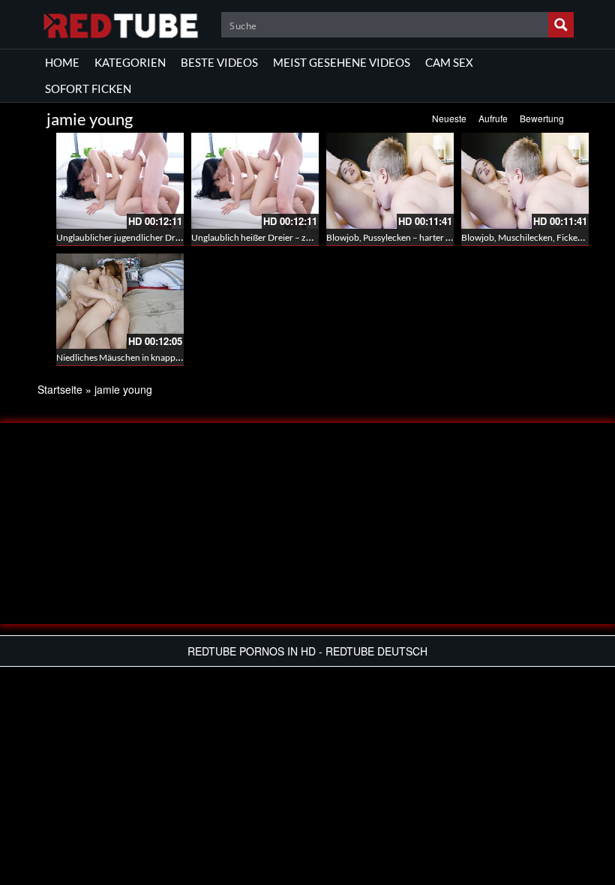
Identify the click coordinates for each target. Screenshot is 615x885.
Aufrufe (493, 118)
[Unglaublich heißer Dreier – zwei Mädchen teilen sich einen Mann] (255, 181)
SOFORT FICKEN (88, 88)
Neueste (449, 118)
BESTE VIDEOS (219, 62)
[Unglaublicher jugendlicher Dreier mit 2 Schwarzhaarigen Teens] (120, 181)
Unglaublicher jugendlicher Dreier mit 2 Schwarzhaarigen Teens (180, 237)
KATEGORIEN (130, 62)
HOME (62, 62)
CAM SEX (449, 62)
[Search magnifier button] (561, 25)
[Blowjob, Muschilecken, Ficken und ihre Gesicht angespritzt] (525, 181)
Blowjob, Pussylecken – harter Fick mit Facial (413, 237)
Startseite (60, 389)
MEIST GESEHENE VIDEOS (341, 62)
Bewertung (542, 118)
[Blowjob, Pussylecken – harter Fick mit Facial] (390, 181)
